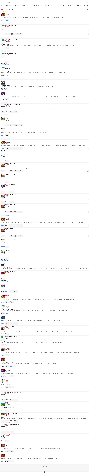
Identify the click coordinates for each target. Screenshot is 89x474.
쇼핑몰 (9, 9)
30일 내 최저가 (3, 9)
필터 (87, 9)
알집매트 (36, 5)
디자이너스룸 (65, 5)
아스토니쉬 (72, 5)
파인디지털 (20, 5)
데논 (34, 5)
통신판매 (40, 470)
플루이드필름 (69, 5)
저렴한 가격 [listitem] (7, 89)
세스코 (74, 5)
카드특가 (6, 9)
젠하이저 (79, 5)
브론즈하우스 (85, 5)
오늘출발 (12, 9)
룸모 (67, 5)
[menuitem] (9, 473)
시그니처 (63, 5)
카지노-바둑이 (5, 2)
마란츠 (45, 5)
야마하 (30, 5)
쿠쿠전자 (53, 5)
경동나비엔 (43, 5)
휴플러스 (41, 5)
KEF (87, 5)
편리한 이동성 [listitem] (7, 37)
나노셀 (80, 5)
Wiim (55, 5)
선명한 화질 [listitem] (5, 37)
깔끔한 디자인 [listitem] (2, 37)
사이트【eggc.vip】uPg (8, 2)
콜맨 (88, 5)
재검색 (87, 2)
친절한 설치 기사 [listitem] (4, 281)
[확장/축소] (88, 4)
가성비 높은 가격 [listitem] (2, 260)
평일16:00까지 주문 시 (8, 119)
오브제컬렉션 (51, 5)
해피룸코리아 (76, 5)
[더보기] (88, 18)
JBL (23, 5)
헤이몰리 (60, 5)
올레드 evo (11, 5)
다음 (88, 463)
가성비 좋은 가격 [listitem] (8, 64)
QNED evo (25, 5)
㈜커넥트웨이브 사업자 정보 (44, 466)
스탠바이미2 (6, 5)
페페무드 (82, 5)
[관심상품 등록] (4, 13)
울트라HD (9, 5)
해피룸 (28, 5)
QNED (15, 5)
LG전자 (4, 5)
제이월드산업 (39, 5)
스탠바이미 (17, 5)
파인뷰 (22, 5)
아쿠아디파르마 (48, 5)
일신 (27, 5)
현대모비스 (33, 5)
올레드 (13, 5)
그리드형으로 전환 (88, 11)
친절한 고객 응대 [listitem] (2, 64)
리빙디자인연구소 (57, 5)
